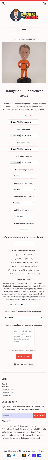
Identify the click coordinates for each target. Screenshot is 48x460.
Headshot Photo (23, 116)
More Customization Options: (23, 251)
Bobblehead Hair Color (23, 183)
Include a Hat (25, 255)
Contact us (6, 395)
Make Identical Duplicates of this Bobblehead (23, 311)
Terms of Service (8, 389)
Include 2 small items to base (25, 266)
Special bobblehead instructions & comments (24, 325)
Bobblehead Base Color (23, 210)
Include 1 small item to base (25, 262)
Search (4, 384)
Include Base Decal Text (23, 223)
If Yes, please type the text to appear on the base (23, 237)
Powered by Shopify (37, 451)
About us (5, 386)
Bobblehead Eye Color (23, 170)
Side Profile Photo (24, 129)
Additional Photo (24, 143)
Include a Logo (25, 259)
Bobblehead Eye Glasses (23, 196)
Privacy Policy (7, 392)
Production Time (23, 279)
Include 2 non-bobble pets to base (25, 274)
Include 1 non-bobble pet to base (25, 270)
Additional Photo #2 (24, 156)
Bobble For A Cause (23, 451)
